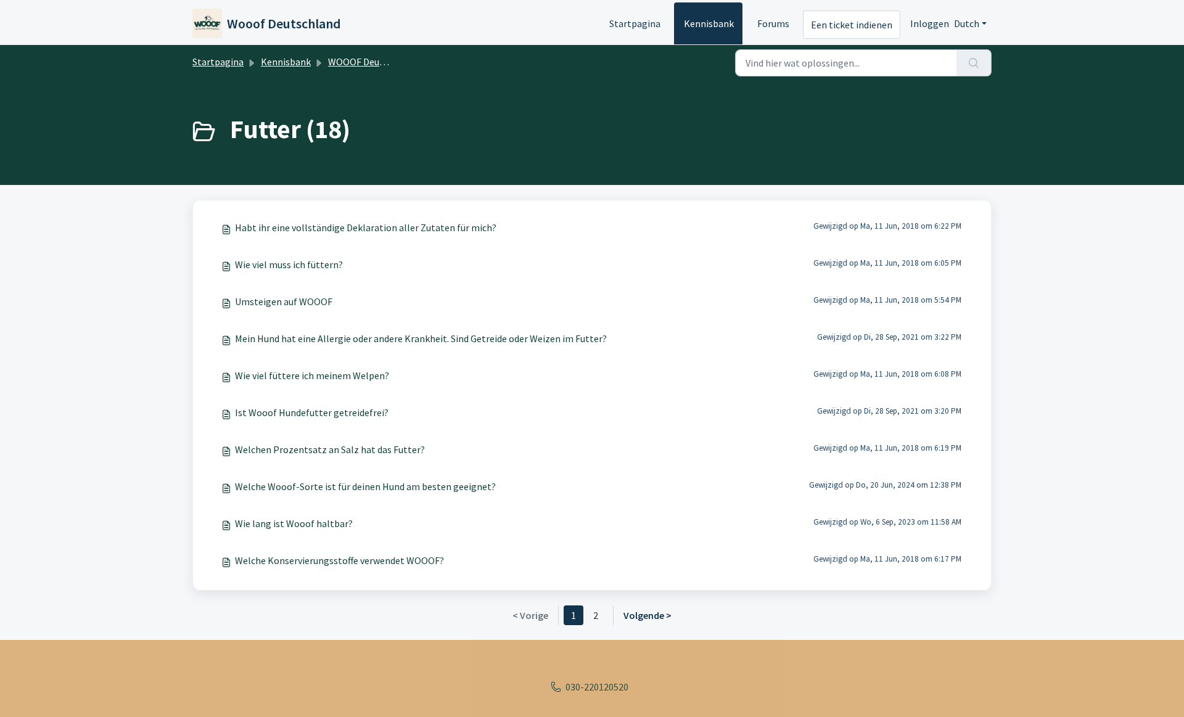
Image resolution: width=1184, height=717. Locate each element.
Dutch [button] (966, 23)
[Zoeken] (974, 62)
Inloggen (929, 23)
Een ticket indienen (851, 24)
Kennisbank (709, 23)
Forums (773, 23)
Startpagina (634, 23)
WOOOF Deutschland (372, 61)
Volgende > (647, 615)
